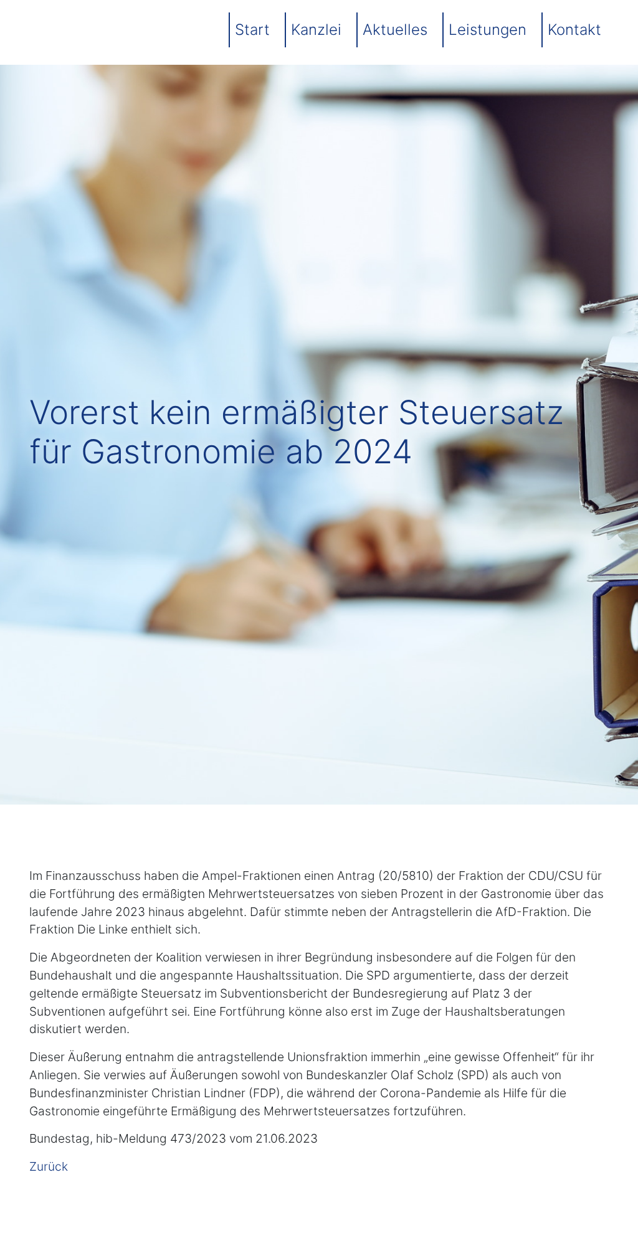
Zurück (48, 1166)
